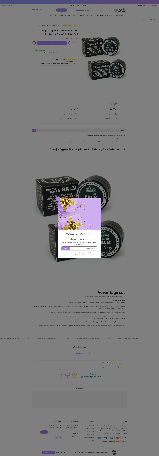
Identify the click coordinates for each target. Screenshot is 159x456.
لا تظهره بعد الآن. (78, 254)
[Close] (58, 199)
